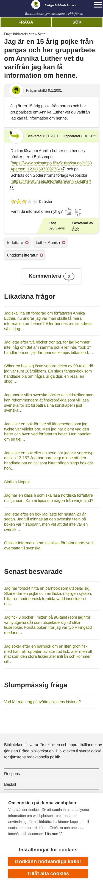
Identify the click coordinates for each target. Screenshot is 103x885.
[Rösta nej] (77, 212)
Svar (41, 33)
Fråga (25, 22)
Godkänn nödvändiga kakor (48, 861)
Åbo (75, 228)
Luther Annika (48, 242)
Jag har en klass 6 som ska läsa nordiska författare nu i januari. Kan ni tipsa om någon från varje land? (48, 498)
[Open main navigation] (98, 4)
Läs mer (51, 834)
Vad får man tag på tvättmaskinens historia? (42, 701)
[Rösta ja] (68, 211)
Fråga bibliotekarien (19, 33)
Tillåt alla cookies (48, 873)
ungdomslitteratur (22, 255)
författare (15, 242)
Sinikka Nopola (17, 481)
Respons (12, 773)
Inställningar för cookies (48, 849)
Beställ (10, 784)
